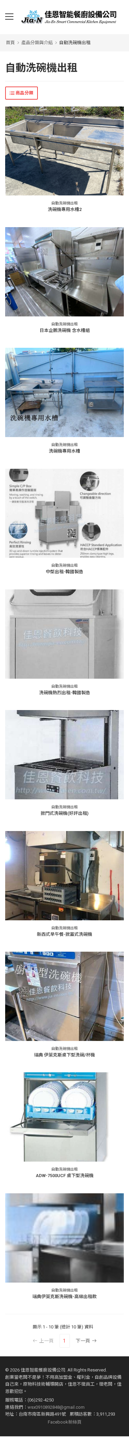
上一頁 (46, 1341)
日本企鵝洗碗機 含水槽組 (65, 330)
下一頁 (83, 1341)
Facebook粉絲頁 (65, 1422)
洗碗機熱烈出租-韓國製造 (64, 692)
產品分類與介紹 (37, 42)
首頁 (10, 42)
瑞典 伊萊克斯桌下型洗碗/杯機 (64, 1054)
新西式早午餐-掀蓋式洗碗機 (64, 934)
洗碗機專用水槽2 (65, 209)
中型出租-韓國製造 (64, 571)
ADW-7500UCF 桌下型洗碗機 (65, 1175)
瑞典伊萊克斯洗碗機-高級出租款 (64, 1296)
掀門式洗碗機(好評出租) (64, 813)
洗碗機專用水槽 (64, 451)
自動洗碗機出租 (74, 42)
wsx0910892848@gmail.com (56, 1407)
